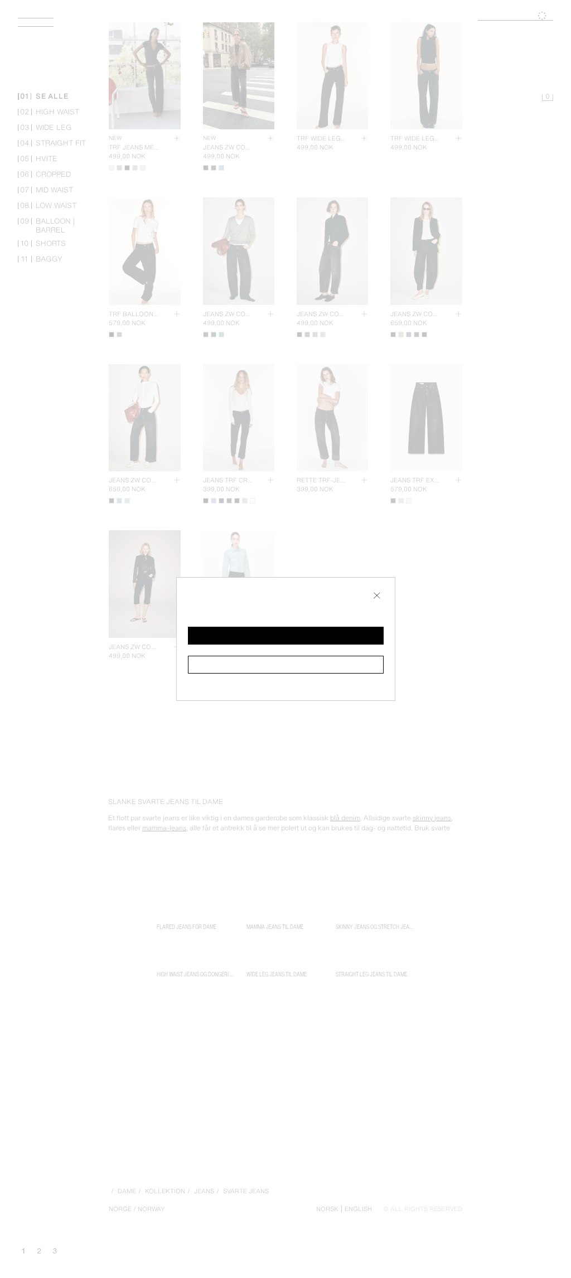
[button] (286, 636)
